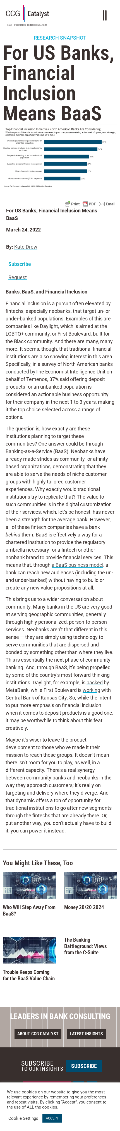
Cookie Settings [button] (23, 1118)
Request (17, 277)
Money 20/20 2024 (84, 907)
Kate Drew (25, 247)
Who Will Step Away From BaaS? (29, 910)
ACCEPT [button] (52, 1118)
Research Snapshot (60, 38)
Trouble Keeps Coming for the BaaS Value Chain (29, 975)
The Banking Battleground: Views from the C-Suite (85, 946)
